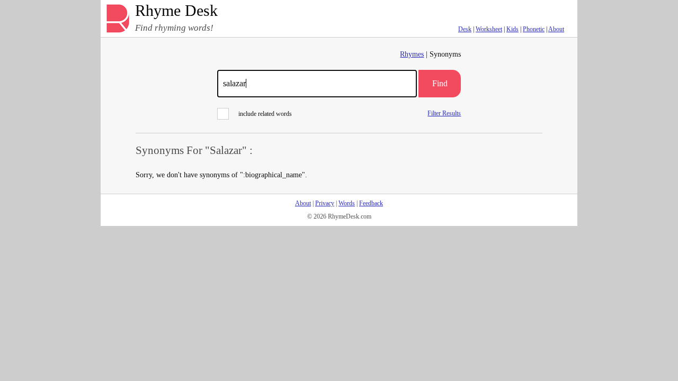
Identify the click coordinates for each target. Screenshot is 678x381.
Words (346, 203)
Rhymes (412, 54)
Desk (464, 29)
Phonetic (534, 29)
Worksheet (489, 29)
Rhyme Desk (176, 11)
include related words (265, 113)
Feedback (371, 203)
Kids (512, 29)
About (556, 29)
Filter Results (444, 113)
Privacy (324, 203)
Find (440, 83)
